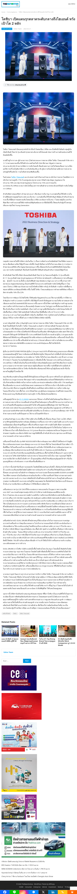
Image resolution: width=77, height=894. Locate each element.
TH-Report (68, 887)
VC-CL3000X (24, 399)
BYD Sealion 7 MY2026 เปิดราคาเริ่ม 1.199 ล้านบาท (20, 865)
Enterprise (37, 887)
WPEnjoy (52, 884)
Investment (52, 887)
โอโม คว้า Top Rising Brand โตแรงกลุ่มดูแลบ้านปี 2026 (47, 641)
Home (3, 12)
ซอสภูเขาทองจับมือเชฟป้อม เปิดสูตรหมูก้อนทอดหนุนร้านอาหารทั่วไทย (29, 641)
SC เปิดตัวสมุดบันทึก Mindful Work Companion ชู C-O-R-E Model (66, 642)
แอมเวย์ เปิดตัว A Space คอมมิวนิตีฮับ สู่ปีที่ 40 (10, 640)
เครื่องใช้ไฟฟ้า (6, 613)
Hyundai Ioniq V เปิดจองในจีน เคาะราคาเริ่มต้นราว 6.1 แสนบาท (24, 873)
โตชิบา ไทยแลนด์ (17, 177)
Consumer (28, 887)
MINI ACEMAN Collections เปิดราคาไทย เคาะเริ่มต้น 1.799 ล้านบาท (26, 869)
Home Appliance (12, 12)
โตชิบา (15, 613)
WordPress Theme (40, 884)
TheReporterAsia (27, 884)
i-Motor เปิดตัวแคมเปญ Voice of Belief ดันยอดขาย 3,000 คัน (23, 861)
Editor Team (18, 29)
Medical (60, 887)
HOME (21, 887)
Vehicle (44, 887)
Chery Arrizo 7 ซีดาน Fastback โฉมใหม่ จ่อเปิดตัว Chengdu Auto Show (27, 876)
